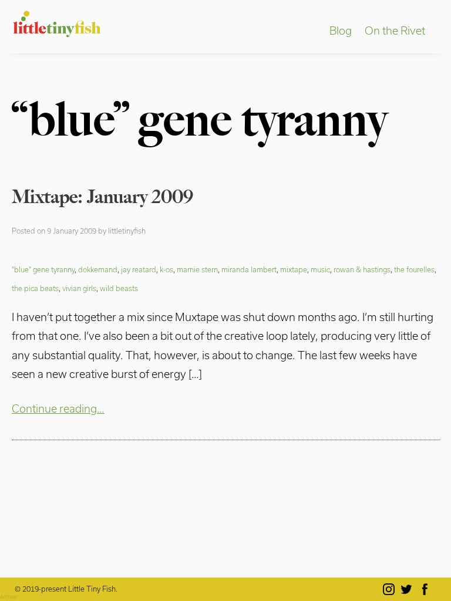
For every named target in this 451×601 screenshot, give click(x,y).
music (320, 269)
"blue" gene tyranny (43, 269)
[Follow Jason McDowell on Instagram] (391, 589)
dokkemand (97, 269)
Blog (340, 30)
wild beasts (119, 288)
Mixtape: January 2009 (102, 196)
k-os (166, 269)
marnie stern (197, 269)
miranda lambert (249, 269)
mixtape (293, 269)
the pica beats (35, 288)
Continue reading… (58, 408)
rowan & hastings (362, 269)
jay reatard (138, 269)
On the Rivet (395, 30)
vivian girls (79, 288)
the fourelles (414, 269)
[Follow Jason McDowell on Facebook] (427, 589)
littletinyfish (127, 231)
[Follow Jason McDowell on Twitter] (408, 589)
